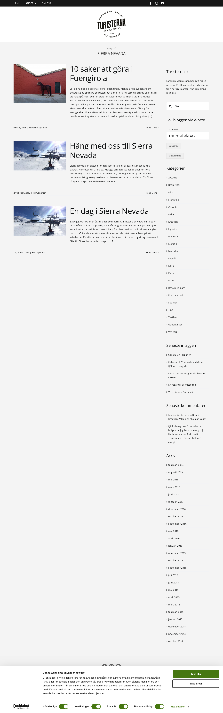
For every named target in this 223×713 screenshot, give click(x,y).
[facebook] (150, 3)
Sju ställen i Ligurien (179, 354)
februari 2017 (176, 501)
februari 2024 (176, 464)
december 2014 (177, 626)
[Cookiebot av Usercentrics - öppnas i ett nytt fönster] (21, 706)
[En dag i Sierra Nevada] (40, 221)
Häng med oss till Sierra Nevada (111, 150)
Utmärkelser (175, 324)
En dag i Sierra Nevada (109, 211)
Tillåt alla (196, 674)
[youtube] (162, 3)
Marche (172, 243)
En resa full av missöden (182, 384)
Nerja (171, 265)
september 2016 (177, 523)
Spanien (43, 127)
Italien (171, 214)
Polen (171, 280)
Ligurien (173, 229)
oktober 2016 (175, 516)
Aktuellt (172, 177)
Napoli (172, 258)
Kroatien (173, 221)
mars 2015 (174, 604)
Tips (170, 309)
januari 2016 (175, 545)
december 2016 (177, 509)
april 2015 (174, 597)
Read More (151, 127)
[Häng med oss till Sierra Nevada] (40, 155)
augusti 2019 (175, 472)
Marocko (33, 127)
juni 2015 (173, 582)
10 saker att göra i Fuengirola (101, 73)
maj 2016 (173, 531)
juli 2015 (173, 575)
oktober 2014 (175, 641)
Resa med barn (176, 287)
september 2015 (177, 567)
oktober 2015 (175, 560)
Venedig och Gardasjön (181, 392)
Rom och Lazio (176, 295)
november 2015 (177, 553)
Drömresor (174, 184)
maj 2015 (173, 589)
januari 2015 (175, 619)
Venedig (172, 331)
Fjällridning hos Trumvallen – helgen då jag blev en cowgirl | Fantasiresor (185, 430)
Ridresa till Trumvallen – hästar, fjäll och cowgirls (184, 438)
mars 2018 (174, 487)
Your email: (172, 129)
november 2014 (177, 633)
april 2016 (174, 538)
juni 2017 (173, 494)
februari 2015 (176, 611)
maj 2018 (173, 479)
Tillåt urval (196, 683)
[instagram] (156, 3)
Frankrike (173, 199)
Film (35, 192)
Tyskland (173, 317)
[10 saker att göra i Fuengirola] (40, 83)
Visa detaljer (177, 706)
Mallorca (173, 236)
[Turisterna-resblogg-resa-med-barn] (111, 10)
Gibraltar (173, 207)
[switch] (96, 706)
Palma (171, 273)
